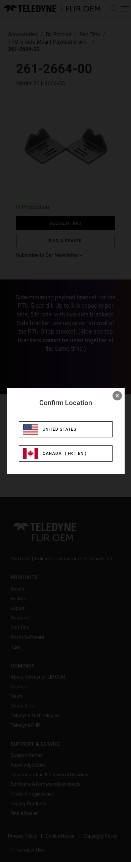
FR (70, 453)
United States (60, 429)
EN (81, 453)
